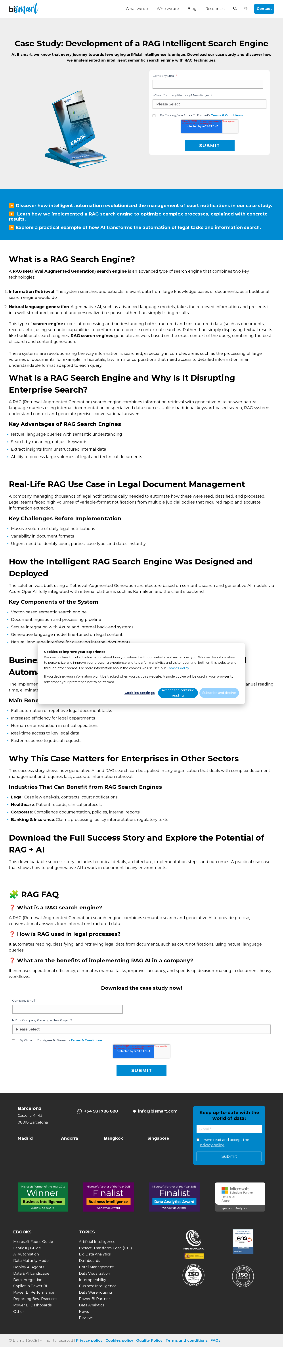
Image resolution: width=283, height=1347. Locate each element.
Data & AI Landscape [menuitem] (31, 1273)
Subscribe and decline (219, 693)
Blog (192, 9)
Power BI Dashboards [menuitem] (32, 1305)
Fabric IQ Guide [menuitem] (27, 1248)
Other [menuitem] (18, 1312)
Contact (264, 9)
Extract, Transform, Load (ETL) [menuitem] (105, 1248)
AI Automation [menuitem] (26, 1254)
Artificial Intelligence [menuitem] (97, 1242)
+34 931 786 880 (101, 1111)
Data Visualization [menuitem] (94, 1273)
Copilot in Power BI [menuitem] (30, 1286)
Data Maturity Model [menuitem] (31, 1261)
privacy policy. (212, 1145)
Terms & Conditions (227, 115)
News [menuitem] (84, 1312)
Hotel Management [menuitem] (96, 1267)
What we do (137, 9)
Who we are (168, 9)
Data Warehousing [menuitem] (95, 1292)
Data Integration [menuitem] (27, 1280)
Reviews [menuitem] (86, 1318)
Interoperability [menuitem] (92, 1280)
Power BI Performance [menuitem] (33, 1292)
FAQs (215, 1340)
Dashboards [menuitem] (89, 1261)
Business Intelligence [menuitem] (98, 1286)
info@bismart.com (158, 1111)
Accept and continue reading (178, 693)
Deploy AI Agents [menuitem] (28, 1267)
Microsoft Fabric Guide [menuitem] (33, 1242)
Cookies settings (139, 693)
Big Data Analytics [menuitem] (95, 1254)
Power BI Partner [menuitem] (94, 1299)
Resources (214, 9)
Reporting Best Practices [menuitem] (35, 1299)
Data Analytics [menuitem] (91, 1305)
